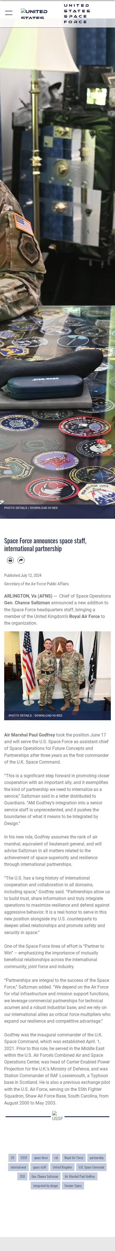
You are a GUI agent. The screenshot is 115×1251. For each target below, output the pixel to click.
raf (56, 1157)
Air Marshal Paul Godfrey (80, 1176)
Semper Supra (73, 1185)
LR (12, 1157)
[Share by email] (21, 560)
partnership (97, 1157)
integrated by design (45, 1185)
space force (41, 1157)
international (18, 1167)
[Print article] (10, 560)
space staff (39, 1167)
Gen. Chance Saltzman (45, 1176)
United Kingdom (62, 1167)
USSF (24, 1157)
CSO (22, 1176)
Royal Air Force (73, 1157)
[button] (9, 13)
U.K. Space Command (91, 1167)
